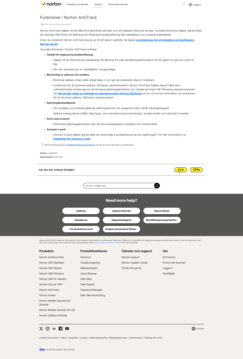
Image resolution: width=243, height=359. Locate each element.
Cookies (83, 337)
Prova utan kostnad (117, 4)
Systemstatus (135, 337)
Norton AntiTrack (49, 289)
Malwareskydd (88, 268)
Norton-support (131, 257)
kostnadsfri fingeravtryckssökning (81, 145)
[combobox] (121, 185)
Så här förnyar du (131, 268)
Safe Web (86, 278)
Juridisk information (48, 337)
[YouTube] (67, 328)
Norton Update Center (135, 262)
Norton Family (47, 295)
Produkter (46, 251)
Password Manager (91, 289)
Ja (182, 169)
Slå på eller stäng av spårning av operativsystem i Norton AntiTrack (100, 93)
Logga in (197, 4)
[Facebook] (61, 329)
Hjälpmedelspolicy (98, 337)
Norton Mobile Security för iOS (57, 310)
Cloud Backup (88, 273)
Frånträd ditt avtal (153, 337)
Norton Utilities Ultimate (53, 315)
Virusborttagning (90, 262)
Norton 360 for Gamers (52, 278)
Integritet (73, 337)
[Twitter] (41, 328)
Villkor (63, 337)
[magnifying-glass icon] (157, 185)
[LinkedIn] (54, 329)
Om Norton (169, 257)
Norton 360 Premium (51, 273)
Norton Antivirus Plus (51, 257)
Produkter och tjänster (77, 4)
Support (98, 4)
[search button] (185, 4)
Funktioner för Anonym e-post (71, 138)
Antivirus (85, 257)
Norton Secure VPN (50, 284)
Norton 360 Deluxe (50, 268)
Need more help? (121, 200)
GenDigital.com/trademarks (107, 243)
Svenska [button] (200, 328)
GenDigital (169, 273)
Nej (198, 169)
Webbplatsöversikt (118, 337)
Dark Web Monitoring (92, 295)
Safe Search (87, 284)
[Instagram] (47, 329)
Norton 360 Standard (51, 262)
